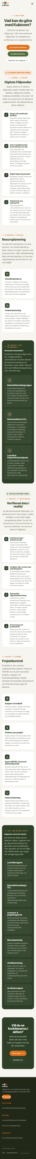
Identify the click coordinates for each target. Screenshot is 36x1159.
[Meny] (32, 3)
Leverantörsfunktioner (18, 47)
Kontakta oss (18, 1060)
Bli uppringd (6, 1097)
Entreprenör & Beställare (18, 1120)
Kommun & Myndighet (9, 1126)
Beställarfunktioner (18, 54)
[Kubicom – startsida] (5, 4)
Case (18, 1126)
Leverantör (6, 1120)
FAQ (3, 1153)
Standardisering (20, 1108)
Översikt (5, 1108)
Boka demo (16, 1053)
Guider (15, 1138)
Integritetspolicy (12, 1153)
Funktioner (11, 1108)
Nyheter (10, 1138)
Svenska (26, 1153)
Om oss (4, 1138)
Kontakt (19, 1138)
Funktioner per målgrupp (17, 60)
